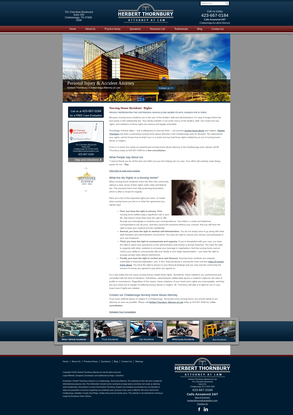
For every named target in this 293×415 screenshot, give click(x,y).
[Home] (146, 13)
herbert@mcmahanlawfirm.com (86, 151)
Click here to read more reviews (124, 171)
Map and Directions (87, 159)
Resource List (157, 29)
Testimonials (181, 29)
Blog (199, 29)
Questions (135, 29)
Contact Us (218, 29)
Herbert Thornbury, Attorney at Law (166, 302)
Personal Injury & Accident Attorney (100, 83)
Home (72, 29)
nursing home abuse (194, 130)
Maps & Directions (202, 398)
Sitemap (139, 361)
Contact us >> (166, 88)
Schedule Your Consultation (122, 312)
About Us (90, 29)
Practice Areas (112, 29)
